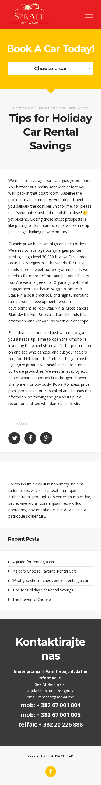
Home (17, 108)
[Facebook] (50, 771)
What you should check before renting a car (50, 580)
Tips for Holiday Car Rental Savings (42, 590)
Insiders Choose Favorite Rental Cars (44, 571)
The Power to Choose (31, 599)
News (29, 108)
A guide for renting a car (33, 561)
